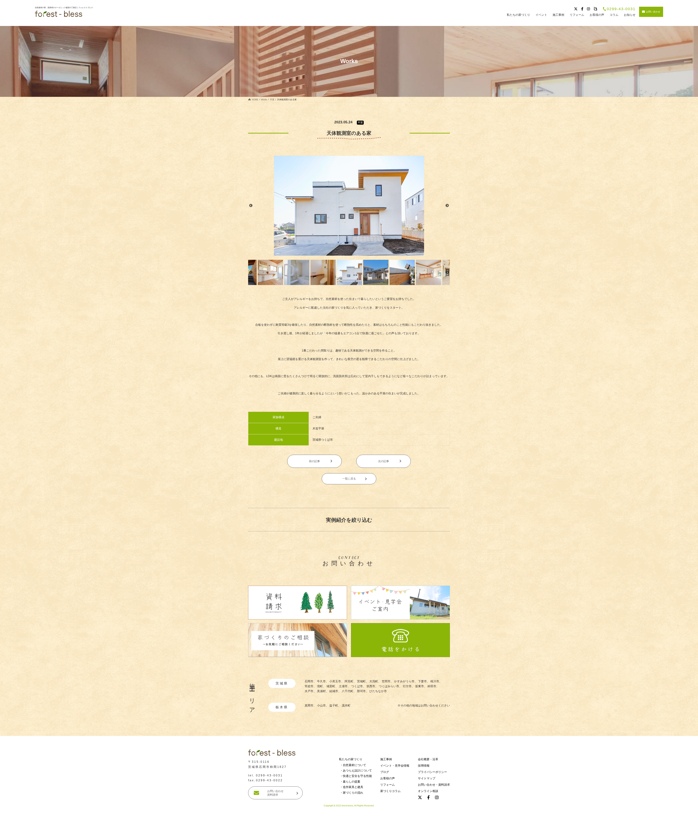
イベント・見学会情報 (394, 765)
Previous (251, 205)
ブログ (384, 772)
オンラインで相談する (418, 825)
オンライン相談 (428, 791)
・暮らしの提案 (350, 781)
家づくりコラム (390, 791)
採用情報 (424, 765)
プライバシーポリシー (432, 772)
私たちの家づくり (350, 759)
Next (447, 205)
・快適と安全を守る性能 (356, 776)
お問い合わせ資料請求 (275, 792)
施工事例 (386, 759)
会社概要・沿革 (428, 759)
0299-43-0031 (621, 9)
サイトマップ (426, 778)
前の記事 (314, 461)
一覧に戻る (349, 478)
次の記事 (383, 461)
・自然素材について (353, 765)
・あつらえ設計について (356, 770)
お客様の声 (387, 778)
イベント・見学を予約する (349, 825)
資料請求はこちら (281, 825)
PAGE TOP (18, 736)
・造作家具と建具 (351, 787)
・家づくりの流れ (351, 792)
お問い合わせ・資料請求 (434, 784)
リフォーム (387, 784)
